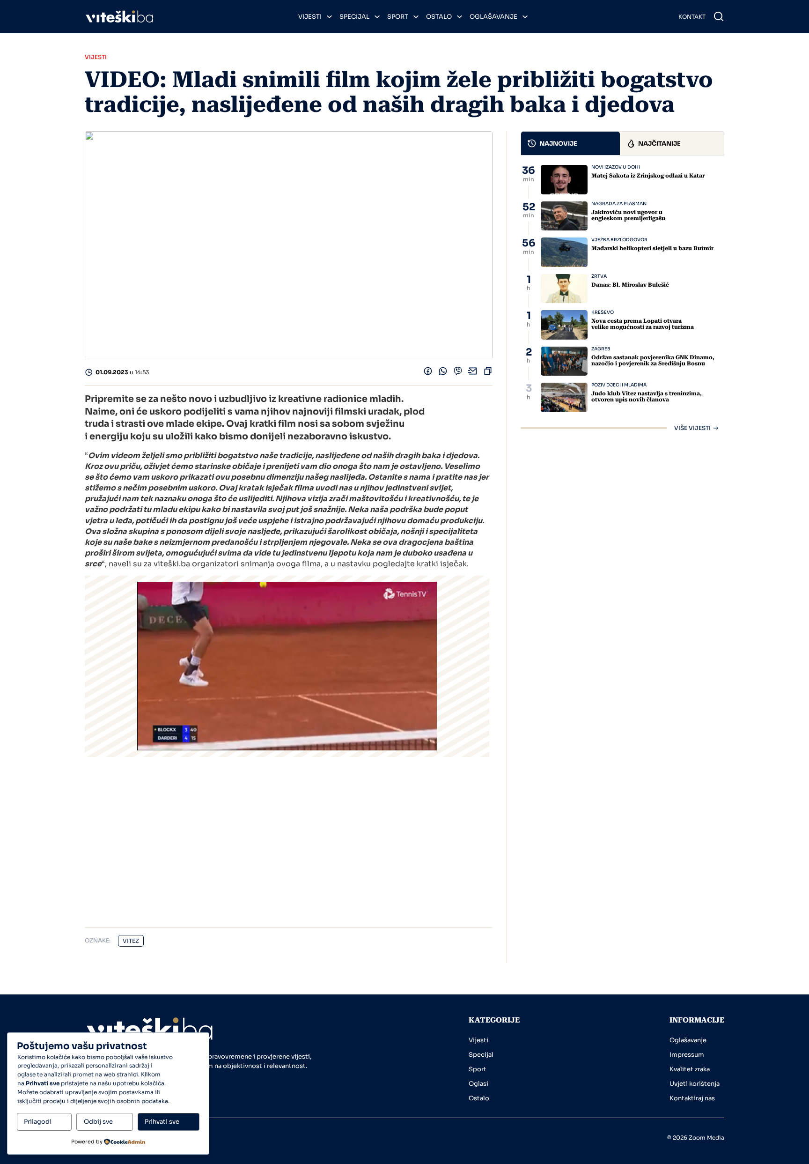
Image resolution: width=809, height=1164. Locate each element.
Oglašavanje (493, 17)
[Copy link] (488, 373)
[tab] (570, 143)
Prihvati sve (162, 1122)
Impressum (686, 1055)
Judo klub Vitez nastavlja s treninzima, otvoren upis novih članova (646, 396)
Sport (397, 17)
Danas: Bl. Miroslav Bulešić (630, 285)
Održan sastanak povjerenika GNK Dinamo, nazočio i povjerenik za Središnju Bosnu (652, 360)
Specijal (354, 17)
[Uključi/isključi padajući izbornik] (329, 17)
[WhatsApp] (443, 373)
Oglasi (478, 1084)
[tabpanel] (622, 298)
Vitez (131, 940)
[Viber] (458, 373)
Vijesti (310, 17)
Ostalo (439, 17)
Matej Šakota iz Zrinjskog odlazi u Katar (648, 175)
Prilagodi (37, 1122)
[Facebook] (428, 373)
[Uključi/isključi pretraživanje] (718, 16)
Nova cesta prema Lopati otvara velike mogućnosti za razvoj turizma (642, 324)
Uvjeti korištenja (694, 1084)
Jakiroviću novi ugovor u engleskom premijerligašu (628, 215)
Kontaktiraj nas (692, 1098)
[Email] (473, 373)
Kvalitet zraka (689, 1069)
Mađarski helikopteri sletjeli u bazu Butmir (652, 248)
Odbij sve (98, 1122)
